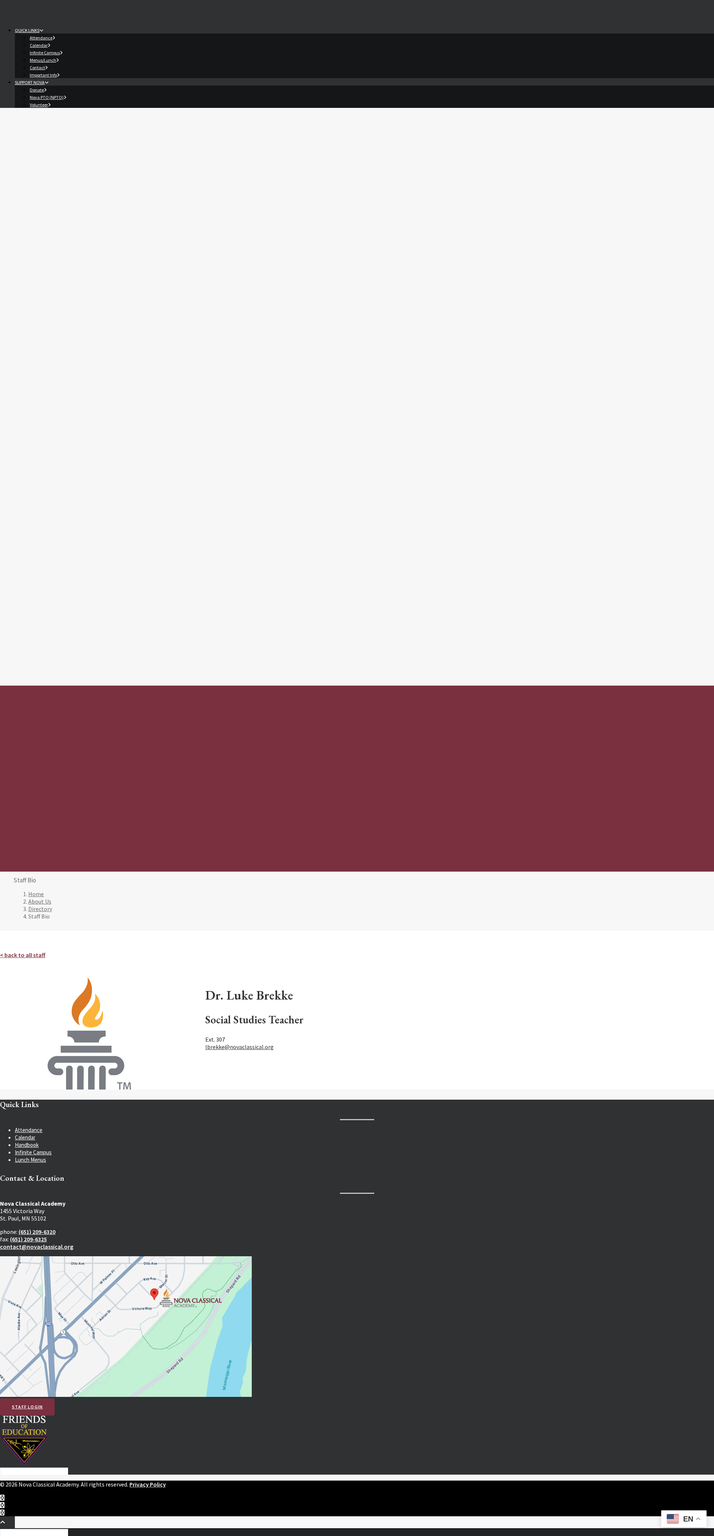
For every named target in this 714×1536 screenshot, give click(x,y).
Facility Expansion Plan (71, 490)
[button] (30, 577)
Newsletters (59, 497)
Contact (37, 67)
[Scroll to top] (7, 1521)
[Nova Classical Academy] (357, 143)
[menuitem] (364, 52)
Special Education (65, 317)
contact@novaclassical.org (36, 1246)
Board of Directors (51, 212)
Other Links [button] (47, 430)
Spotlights (57, 512)
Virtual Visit (58, 369)
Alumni (37, 227)
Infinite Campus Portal (76, 445)
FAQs (36, 197)
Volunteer (39, 105)
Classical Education (67, 258)
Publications (59, 505)
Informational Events (69, 362)
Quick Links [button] (47, 385)
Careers (39, 234)
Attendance (41, 38)
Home (36, 894)
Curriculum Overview (69, 265)
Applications (59, 355)
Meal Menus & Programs (72, 400)
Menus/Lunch (43, 60)
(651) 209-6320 (37, 1231)
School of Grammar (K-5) (72, 273)
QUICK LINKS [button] (27, 30)
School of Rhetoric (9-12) (73, 288)
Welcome (40, 190)
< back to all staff (22, 955)
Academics (32, 242)
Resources (33, 377)
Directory (41, 205)
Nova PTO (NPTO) (47, 97)
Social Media (59, 519)
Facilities (40, 220)
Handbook (56, 452)
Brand (52, 534)
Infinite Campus (45, 52)
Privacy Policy (147, 1484)
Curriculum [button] (48, 250)
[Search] (34, 1470)
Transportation (62, 408)
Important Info (43, 75)
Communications (54, 475)
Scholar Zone (60, 460)
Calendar (39, 45)
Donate (37, 90)
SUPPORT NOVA (30, 82)
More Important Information (77, 423)
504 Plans (55, 325)
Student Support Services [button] (69, 310)
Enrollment (48, 347)
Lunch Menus (30, 1159)
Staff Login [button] (27, 1407)
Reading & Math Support (73, 332)
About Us (31, 182)
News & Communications (73, 482)
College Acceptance (68, 303)
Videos (52, 527)
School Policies (62, 415)
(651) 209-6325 (28, 1239)
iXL (53, 467)
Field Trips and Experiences (76, 295)
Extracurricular (44, 542)
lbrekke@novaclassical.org (239, 1047)
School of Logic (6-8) (68, 280)
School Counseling (66, 340)
